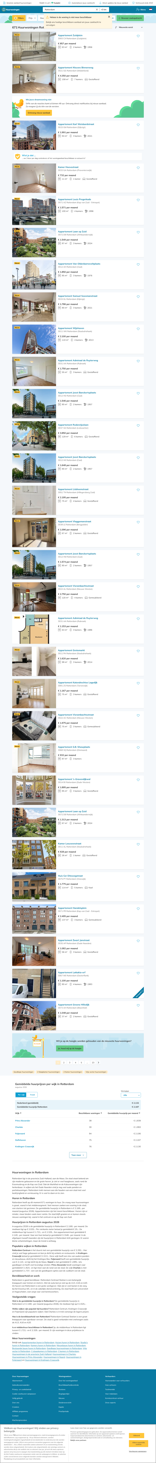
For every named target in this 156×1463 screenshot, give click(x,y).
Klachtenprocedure (19, 1420)
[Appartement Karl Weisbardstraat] (34, 135)
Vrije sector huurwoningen (96, 1072)
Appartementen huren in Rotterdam (38, 1342)
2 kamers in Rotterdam (68, 1351)
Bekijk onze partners (78, 1440)
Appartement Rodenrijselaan (73, 424)
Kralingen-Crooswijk (24, 1146)
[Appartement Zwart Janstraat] (34, 951)
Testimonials (110, 1389)
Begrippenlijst (64, 1394)
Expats (61, 1407)
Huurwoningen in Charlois (64, 1354)
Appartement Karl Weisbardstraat (76, 124)
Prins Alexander (22, 1120)
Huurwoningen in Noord (54, 1357)
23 (93, 1062)
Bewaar (131, 18)
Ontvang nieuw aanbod (39, 113)
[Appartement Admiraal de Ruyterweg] (34, 371)
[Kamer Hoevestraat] (34, 178)
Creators (15, 1407)
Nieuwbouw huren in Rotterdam (71, 1345)
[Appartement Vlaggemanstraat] (34, 532)
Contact (15, 1416)
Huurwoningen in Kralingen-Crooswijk (42, 1360)
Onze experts (110, 1403)
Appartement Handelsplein (72, 908)
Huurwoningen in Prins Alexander (27, 1357)
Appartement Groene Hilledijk (73, 1004)
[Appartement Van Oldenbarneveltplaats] (34, 274)
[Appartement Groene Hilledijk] (34, 1015)
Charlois (19, 1127)
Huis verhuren (110, 1385)
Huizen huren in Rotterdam (67, 1342)
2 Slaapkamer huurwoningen (48, 1072)
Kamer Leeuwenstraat (69, 843)
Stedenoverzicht (65, 1403)
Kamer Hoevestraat (68, 167)
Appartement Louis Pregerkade (74, 199)
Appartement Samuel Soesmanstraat (77, 296)
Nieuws (61, 1398)
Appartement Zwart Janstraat (74, 940)
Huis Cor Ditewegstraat (70, 875)
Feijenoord (20, 1133)
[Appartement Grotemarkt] (34, 661)
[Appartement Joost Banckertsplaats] (34, 403)
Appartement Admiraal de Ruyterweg (78, 360)
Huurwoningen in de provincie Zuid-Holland (32, 1354)
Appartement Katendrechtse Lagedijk (77, 682)
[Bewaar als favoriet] (138, 36)
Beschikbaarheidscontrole (69, 1385)
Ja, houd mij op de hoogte (69, 1048)
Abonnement (17, 1381)
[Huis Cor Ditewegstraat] (34, 886)
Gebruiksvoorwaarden (20, 1385)
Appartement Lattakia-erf (71, 972)
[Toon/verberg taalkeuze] (150, 9)
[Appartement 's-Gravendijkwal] (34, 790)
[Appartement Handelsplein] (34, 919)
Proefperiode (64, 1411)
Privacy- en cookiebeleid (21, 1389)
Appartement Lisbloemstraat (73, 489)
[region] (78, 1443)
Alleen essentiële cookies (138, 1443)
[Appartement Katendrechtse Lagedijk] (34, 693)
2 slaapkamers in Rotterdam (44, 1351)
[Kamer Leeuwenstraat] (34, 854)
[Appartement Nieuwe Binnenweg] (34, 78)
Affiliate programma (20, 1411)
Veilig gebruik (17, 1398)
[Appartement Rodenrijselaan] (34, 435)
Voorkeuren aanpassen (137, 1451)
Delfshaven (20, 1140)
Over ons (15, 1403)
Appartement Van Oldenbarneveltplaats (79, 263)
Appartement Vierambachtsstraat (76, 585)
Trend (32, 1095)
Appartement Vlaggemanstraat (74, 521)
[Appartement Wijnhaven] (34, 339)
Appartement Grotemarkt (71, 650)
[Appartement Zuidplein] (34, 46)
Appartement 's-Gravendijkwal (74, 779)
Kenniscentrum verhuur (114, 1398)
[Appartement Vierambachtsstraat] (34, 597)
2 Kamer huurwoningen (72, 1072)
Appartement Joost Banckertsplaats (77, 392)
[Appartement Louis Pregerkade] (34, 210)
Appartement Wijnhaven (71, 328)
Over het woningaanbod (68, 1381)
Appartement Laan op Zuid (72, 231)
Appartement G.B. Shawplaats (74, 747)
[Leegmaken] (96, 9)
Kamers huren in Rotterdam (43, 1345)
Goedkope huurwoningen (23, 1072)
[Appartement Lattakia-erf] (34, 983)
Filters (21, 18)
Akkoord (136, 1435)
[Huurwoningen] (11, 9)
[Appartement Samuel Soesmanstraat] (34, 307)
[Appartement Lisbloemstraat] (34, 500)
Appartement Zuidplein (70, 35)
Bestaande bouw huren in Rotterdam (29, 1348)
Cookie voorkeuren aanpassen (24, 1394)
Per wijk (21, 1095)
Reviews (62, 1389)
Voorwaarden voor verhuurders (117, 1381)
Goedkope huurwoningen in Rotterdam (64, 1348)
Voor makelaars (111, 1394)
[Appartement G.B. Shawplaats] (34, 758)
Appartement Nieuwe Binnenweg (75, 67)
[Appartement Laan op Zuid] (34, 242)
